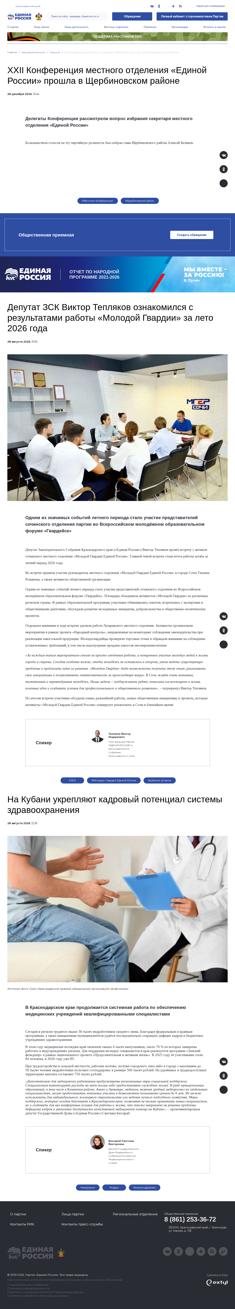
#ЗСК (72, 780)
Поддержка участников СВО (118, 36)
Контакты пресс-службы (82, 1224)
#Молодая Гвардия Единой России (114, 780)
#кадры (114, 1187)
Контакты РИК (22, 1224)
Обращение (132, 16)
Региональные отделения (135, 1214)
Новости (55, 52)
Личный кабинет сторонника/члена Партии (192, 16)
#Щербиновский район (139, 200)
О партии (13, 26)
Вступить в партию (214, 26)
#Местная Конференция (97, 200)
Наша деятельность (76, 26)
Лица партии (41, 26)
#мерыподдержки (144, 1187)
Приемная (150, 26)
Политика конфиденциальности (28, 1288)
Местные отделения (116, 26)
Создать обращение (192, 235)
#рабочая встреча (159, 780)
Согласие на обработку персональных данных (37, 1295)
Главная (12, 52)
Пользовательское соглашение (28, 1284)
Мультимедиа (180, 26)
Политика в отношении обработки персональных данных (45, 1292)
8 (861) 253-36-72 (190, 1219)
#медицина (88, 1187)
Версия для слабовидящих (210, 6)
